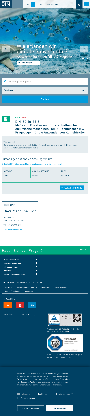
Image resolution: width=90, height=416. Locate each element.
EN (28, 4)
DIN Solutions (25, 282)
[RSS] (8, 305)
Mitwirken (7, 271)
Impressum (29, 291)
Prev (6, 49)
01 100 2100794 (59, 331)
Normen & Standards (11, 260)
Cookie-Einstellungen (13, 291)
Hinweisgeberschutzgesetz (27, 287)
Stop (87, 58)
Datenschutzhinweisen (26, 384)
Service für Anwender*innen (14, 274)
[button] (64, 394)
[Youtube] (20, 305)
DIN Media (10, 282)
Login (41, 4)
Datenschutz (45, 287)
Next (84, 49)
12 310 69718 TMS (60, 357)
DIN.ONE (39, 282)
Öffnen (81, 249)
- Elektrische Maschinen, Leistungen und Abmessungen (31, 164)
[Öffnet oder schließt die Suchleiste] (79, 4)
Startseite (8, 287)
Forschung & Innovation (12, 263)
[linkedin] (32, 305)
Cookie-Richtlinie (54, 384)
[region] (45, 387)
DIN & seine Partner (11, 267)
